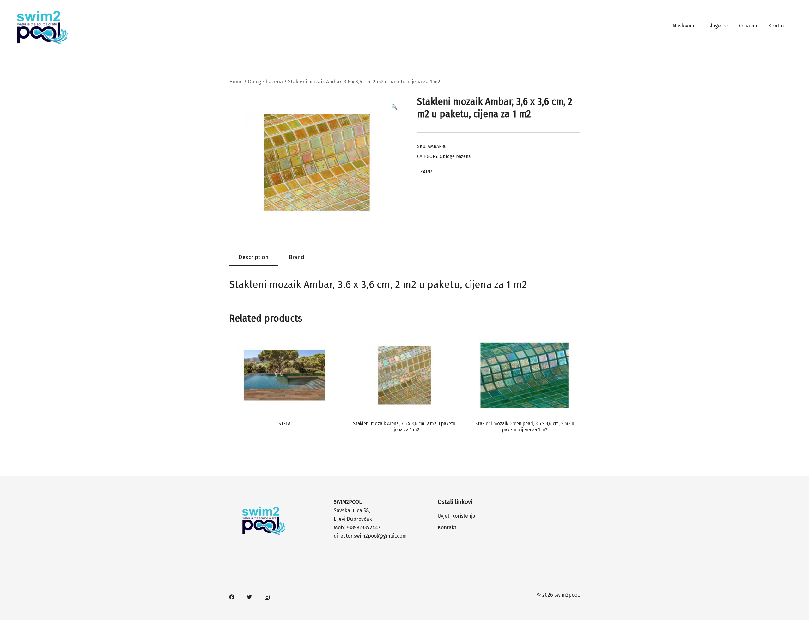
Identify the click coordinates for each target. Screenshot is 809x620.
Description (254, 257)
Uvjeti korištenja (456, 516)
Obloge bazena (265, 82)
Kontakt (777, 26)
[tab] (253, 257)
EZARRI (425, 172)
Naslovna (683, 26)
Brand (296, 257)
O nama (748, 26)
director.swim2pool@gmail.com (370, 536)
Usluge (713, 26)
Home (236, 82)
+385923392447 (363, 528)
